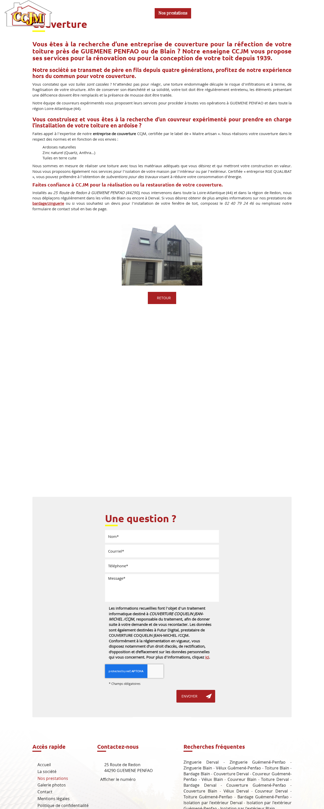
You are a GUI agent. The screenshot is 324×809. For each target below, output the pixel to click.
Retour (163, 297)
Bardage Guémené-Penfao (263, 797)
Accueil (113, 13)
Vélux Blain (212, 779)
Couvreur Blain (242, 779)
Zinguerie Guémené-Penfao (258, 762)
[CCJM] (28, 12)
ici (207, 657)
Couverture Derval (231, 774)
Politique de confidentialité (63, 805)
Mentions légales (53, 798)
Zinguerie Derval (201, 762)
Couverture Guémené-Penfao (256, 785)
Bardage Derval (200, 785)
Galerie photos (211, 13)
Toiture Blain (277, 768)
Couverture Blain (200, 791)
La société (139, 13)
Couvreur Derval (271, 791)
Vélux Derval (236, 791)
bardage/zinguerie (48, 203)
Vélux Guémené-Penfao (238, 768)
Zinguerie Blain (198, 768)
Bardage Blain (197, 774)
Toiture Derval (275, 779)
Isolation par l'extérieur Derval (213, 802)
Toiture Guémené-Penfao (208, 797)
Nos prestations (172, 13)
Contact (242, 13)
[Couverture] (162, 255)
